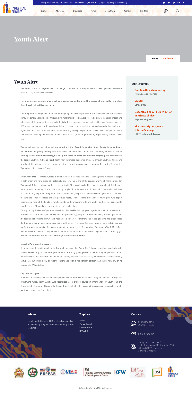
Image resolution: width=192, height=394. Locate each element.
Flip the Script (85, 327)
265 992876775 (146, 325)
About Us (60, 11)
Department (110, 11)
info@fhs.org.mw (146, 333)
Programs (77, 11)
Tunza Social (85, 324)
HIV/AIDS (83, 331)
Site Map (144, 11)
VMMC (82, 320)
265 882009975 (146, 322)
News (93, 11)
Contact (127, 11)
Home (44, 11)
